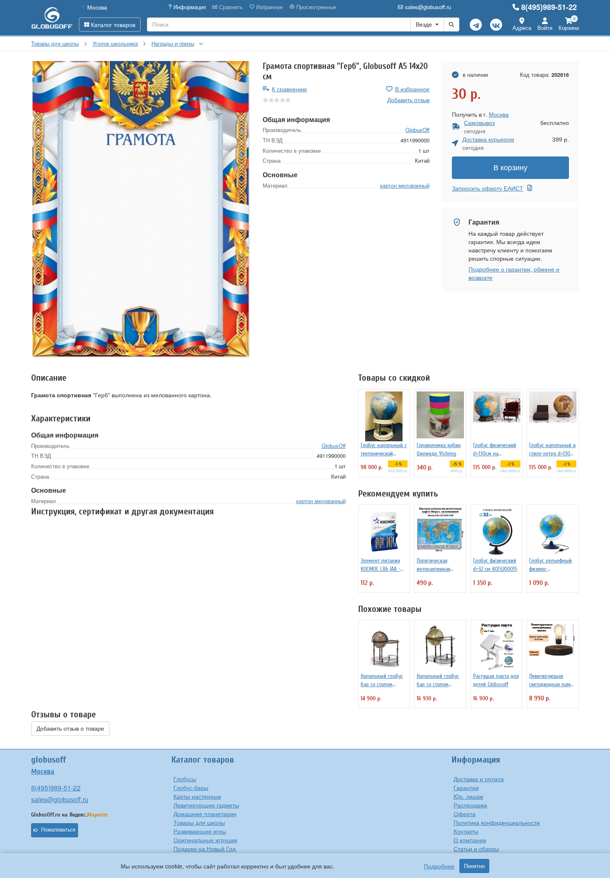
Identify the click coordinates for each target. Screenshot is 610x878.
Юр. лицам (468, 796)
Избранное (268, 7)
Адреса (521, 28)
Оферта (465, 814)
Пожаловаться (58, 830)
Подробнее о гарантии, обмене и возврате (513, 273)
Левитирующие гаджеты (206, 805)
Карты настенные (197, 796)
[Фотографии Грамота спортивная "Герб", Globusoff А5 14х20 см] (140, 209)
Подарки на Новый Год (204, 848)
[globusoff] (52, 17)
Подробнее (439, 866)
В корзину (510, 168)
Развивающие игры (199, 831)
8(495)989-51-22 (549, 7)
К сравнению (289, 89)
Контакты (466, 831)
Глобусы (184, 779)
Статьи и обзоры (476, 848)
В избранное (412, 89)
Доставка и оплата (479, 779)
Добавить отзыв (408, 99)
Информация (189, 7)
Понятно (474, 866)
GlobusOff (417, 130)
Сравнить (230, 7)
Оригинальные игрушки (205, 840)
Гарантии (466, 787)
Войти (544, 28)
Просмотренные (315, 7)
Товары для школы (199, 822)
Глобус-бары (190, 787)
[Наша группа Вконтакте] (496, 25)
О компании (470, 840)
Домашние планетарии (205, 814)
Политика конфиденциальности (497, 822)
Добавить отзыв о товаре (70, 728)
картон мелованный (404, 185)
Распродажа (470, 805)
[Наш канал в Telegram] (476, 25)
